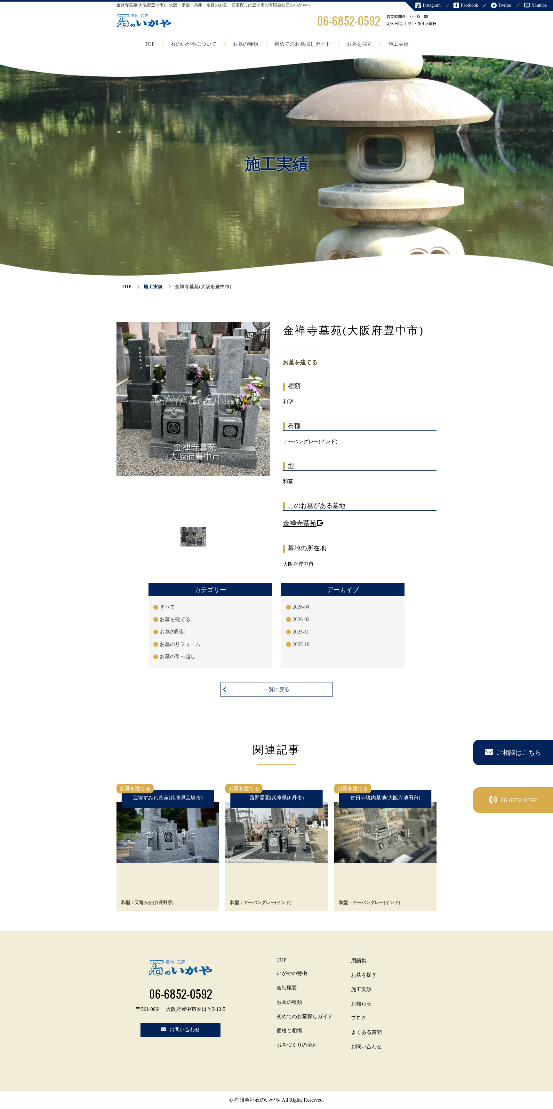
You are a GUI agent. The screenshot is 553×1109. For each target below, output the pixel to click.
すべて (167, 607)
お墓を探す (359, 44)
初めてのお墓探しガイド (302, 44)
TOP (150, 44)
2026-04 (301, 607)
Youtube (539, 5)
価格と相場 (289, 1030)
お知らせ (361, 1003)
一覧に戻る (276, 689)
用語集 (358, 960)
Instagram (432, 5)
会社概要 (286, 987)
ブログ (358, 1017)
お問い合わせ (366, 1046)
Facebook (469, 5)
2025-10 (301, 644)
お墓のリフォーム (180, 644)
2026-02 (301, 619)
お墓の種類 (245, 44)
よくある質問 (366, 1032)
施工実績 (398, 44)
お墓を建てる (175, 619)
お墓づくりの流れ (296, 1045)
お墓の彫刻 (172, 631)
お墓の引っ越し (178, 656)
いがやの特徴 (291, 973)
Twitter (504, 5)
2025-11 (301, 631)
